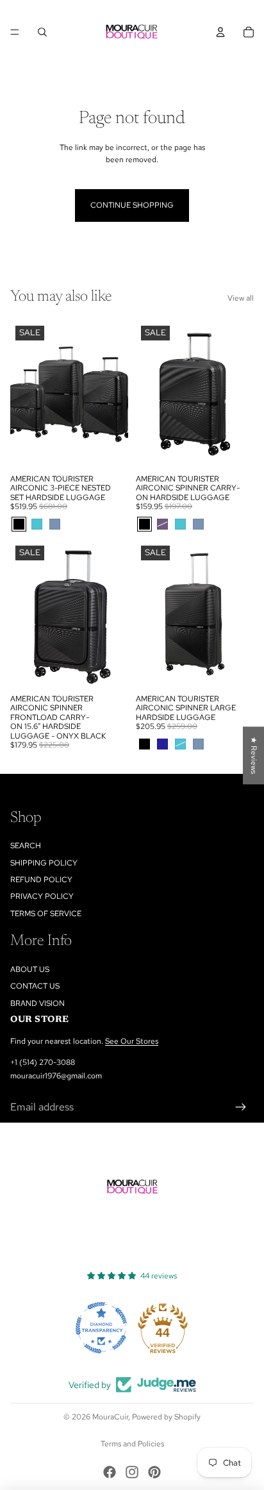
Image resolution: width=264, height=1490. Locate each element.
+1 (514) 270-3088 (42, 1062)
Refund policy (41, 880)
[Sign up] (241, 1107)
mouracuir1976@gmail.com (56, 1076)
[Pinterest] (154, 1472)
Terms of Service (45, 913)
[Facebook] (109, 1472)
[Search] (42, 32)
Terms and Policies (132, 1444)
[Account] (220, 32)
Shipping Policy (44, 863)
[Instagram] (132, 1472)
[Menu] (14, 32)
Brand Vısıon (37, 1003)
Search (25, 846)
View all (240, 298)
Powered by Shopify (166, 1417)
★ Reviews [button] (254, 755)
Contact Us (35, 986)
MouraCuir (110, 1417)
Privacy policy (42, 896)
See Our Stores (131, 1041)
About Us (29, 969)
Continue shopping (132, 205)
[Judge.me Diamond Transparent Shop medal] (101, 1327)
